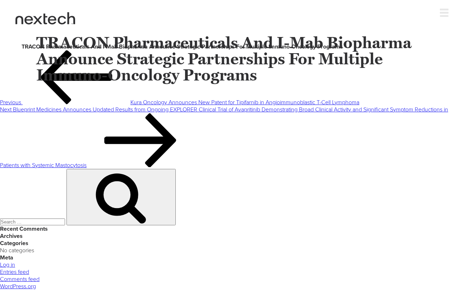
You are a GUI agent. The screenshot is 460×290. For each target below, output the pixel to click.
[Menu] (444, 11)
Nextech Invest (45, 18)
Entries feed (14, 272)
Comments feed (20, 279)
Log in (7, 264)
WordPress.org (18, 286)
